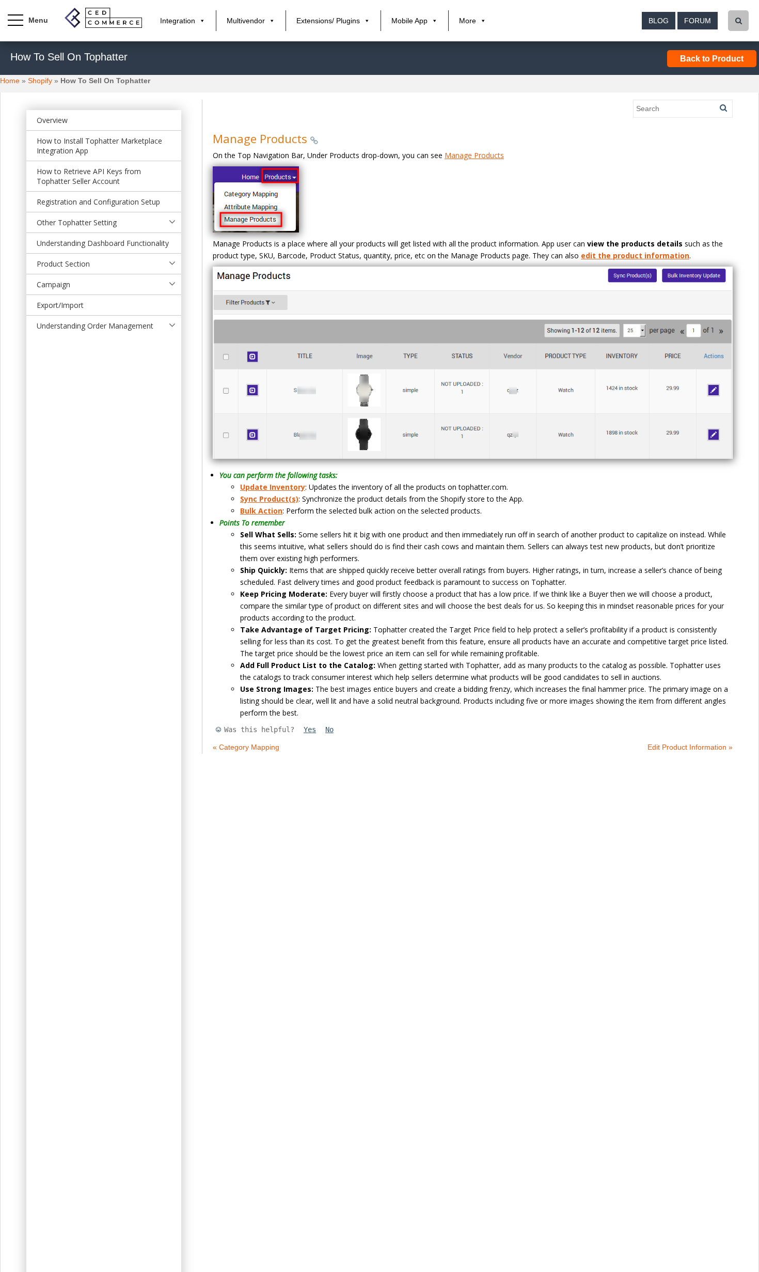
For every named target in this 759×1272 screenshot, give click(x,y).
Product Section (63, 264)
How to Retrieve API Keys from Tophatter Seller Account (89, 176)
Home (10, 80)
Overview (52, 120)
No (329, 729)
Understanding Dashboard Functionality (103, 243)
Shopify (40, 80)
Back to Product (712, 58)
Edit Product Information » (690, 747)
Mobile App (409, 21)
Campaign (53, 284)
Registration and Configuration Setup (98, 202)
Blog (659, 21)
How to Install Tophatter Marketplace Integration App (99, 146)
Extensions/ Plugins (328, 21)
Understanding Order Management (95, 326)
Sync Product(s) (269, 499)
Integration (177, 21)
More (467, 21)
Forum (697, 21)
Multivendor (246, 21)
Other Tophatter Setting (77, 222)
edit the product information (635, 255)
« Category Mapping (246, 747)
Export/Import (60, 305)
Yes (310, 729)
